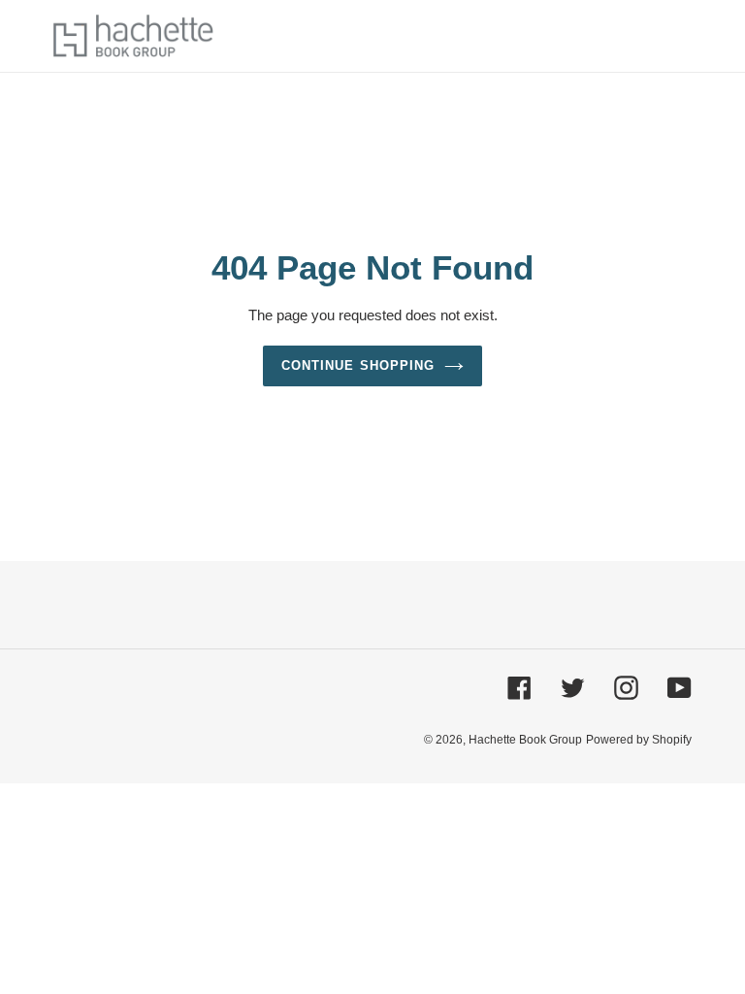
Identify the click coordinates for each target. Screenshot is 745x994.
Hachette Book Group (525, 739)
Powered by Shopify (639, 739)
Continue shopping (358, 365)
